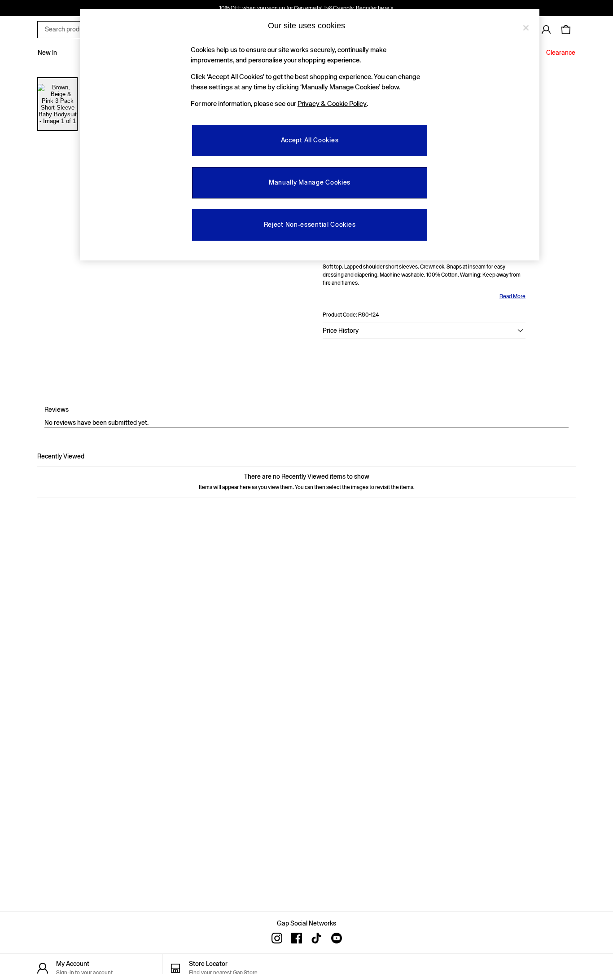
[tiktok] (316, 938)
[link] (546, 30)
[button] (424, 330)
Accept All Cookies (310, 140)
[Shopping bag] (566, 30)
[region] (309, 134)
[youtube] (336, 938)
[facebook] (296, 938)
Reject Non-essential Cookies (310, 224)
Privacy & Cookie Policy (332, 103)
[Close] (526, 28)
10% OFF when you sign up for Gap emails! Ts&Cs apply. (306, 8)
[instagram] (277, 938)
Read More (512, 296)
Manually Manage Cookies (309, 182)
